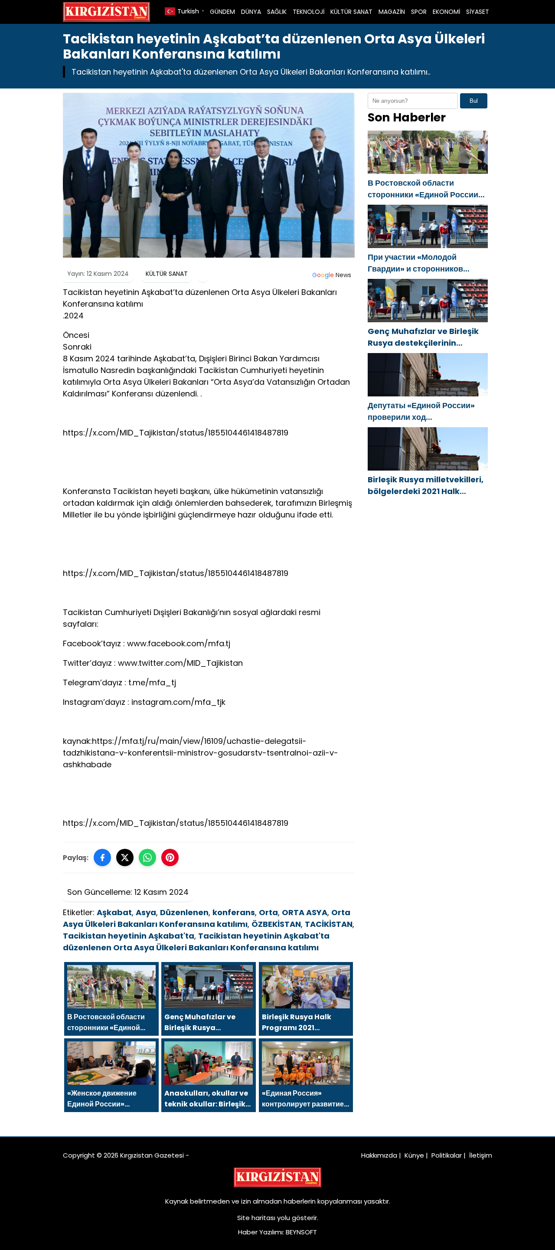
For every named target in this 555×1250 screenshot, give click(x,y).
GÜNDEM (222, 11)
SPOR (419, 11)
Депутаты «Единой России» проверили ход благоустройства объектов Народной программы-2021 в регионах (425, 411)
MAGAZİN (392, 11)
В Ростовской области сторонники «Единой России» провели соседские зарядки (425, 188)
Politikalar (446, 1155)
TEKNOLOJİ (308, 11)
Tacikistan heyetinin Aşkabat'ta (128, 935)
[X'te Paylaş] (125, 857)
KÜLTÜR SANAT (351, 11)
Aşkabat (114, 912)
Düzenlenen (184, 912)
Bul (474, 101)
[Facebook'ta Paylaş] (102, 857)
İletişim (480, 1155)
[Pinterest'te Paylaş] (170, 857)
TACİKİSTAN (329, 924)
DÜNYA (251, 11)
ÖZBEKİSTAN (276, 924)
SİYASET (477, 11)
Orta (268, 912)
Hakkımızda (379, 1155)
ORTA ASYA (304, 912)
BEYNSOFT (301, 1232)
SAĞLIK (277, 11)
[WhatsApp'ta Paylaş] (147, 857)
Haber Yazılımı (260, 1232)
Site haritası (256, 1217)
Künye (414, 1155)
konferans (233, 912)
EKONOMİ (446, 11)
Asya (146, 912)
